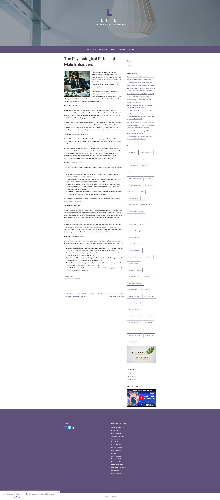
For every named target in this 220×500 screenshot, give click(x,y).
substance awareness (135, 316)
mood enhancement (135, 244)
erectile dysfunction (135, 178)
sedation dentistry (134, 296)
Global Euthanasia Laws (117, 427)
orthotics (149, 257)
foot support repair (135, 185)
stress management (135, 302)
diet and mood (133, 172)
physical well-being (135, 270)
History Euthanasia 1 (116, 456)
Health (71, 276)
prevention (147, 276)
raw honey (144, 289)
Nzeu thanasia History (117, 464)
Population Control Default (118, 467)
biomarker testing (146, 152)
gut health (132, 191)
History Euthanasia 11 (117, 473)
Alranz (113, 49)
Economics (121, 49)
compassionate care (147, 159)
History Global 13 (116, 444)
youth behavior (133, 342)
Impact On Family (116, 442)
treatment (149, 316)
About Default (103, 49)
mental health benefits (136, 211)
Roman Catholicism (116, 439)
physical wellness (134, 276)
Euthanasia (131, 49)
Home (87, 49)
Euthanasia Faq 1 (115, 470)
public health (133, 289)
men (72, 278)
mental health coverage (136, 217)
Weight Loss (148, 322)
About (94, 49)
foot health (148, 178)
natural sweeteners (135, 250)
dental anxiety (133, 165)
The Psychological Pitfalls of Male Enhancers (140, 122)
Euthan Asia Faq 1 (116, 459)
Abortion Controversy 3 (117, 436)
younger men (149, 335)
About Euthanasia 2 (116, 433)
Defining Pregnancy (116, 447)
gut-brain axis (149, 185)
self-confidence (149, 296)
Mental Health (145, 204)
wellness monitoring (135, 335)
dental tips (145, 165)
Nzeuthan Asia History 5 (117, 462)
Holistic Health (133, 198)
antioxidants (133, 152)
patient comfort (134, 263)
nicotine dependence (135, 257)
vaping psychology (134, 322)
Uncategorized (131, 379)
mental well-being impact (136, 231)
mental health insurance (136, 224)
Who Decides (115, 430)
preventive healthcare (135, 283)
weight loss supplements (136, 329)
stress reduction (134, 309)
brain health (132, 159)
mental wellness (134, 237)
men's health (77, 278)
